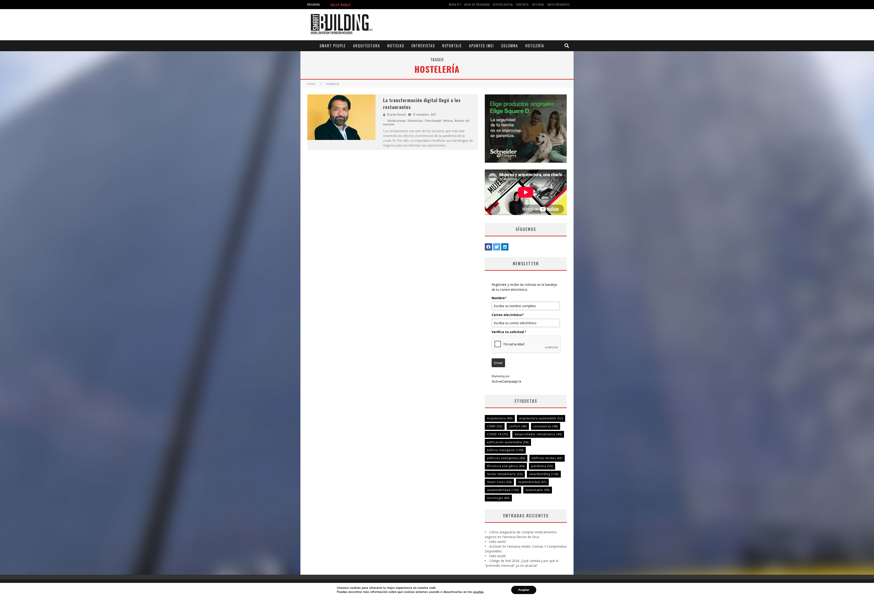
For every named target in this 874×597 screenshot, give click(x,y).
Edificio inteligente (505, 450)
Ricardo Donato (396, 114)
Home (311, 84)
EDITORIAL (538, 4)
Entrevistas (423, 45)
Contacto (522, 4)
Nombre (499, 298)
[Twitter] (496, 246)
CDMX (494, 426)
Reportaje (452, 45)
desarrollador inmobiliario (538, 434)
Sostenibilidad (532, 482)
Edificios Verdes (547, 458)
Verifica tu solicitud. (509, 332)
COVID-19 (497, 434)
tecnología (498, 498)
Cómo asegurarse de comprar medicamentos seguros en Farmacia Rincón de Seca (394, 4)
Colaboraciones (396, 120)
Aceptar (523, 590)
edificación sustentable (508, 442)
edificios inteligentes (506, 458)
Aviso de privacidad (477, 4)
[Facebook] (488, 246)
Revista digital (503, 4)
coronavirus (545, 426)
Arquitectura (366, 45)
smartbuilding (544, 474)
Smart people (333, 45)
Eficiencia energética (506, 466)
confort (518, 426)
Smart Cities (499, 482)
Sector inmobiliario (505, 474)
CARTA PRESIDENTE (558, 4)
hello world (497, 541)
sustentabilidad (503, 490)
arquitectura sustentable (541, 418)
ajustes (478, 592)
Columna (509, 45)
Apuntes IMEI (481, 45)
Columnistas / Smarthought (425, 120)
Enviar (498, 363)
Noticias (395, 45)
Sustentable (538, 490)
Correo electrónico (508, 315)
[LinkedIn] (504, 246)
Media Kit (455, 4)
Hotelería (534, 45)
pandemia (542, 466)
